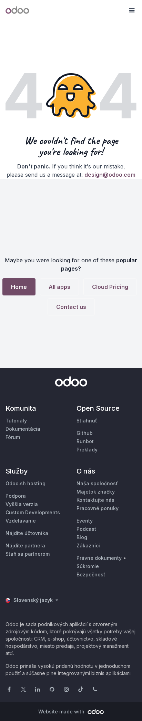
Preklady (87, 449)
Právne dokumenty (99, 558)
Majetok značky (96, 492)
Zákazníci (88, 545)
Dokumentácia (23, 429)
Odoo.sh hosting (25, 483)
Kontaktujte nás (95, 500)
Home (19, 286)
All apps (59, 286)
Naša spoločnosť (97, 483)
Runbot (85, 441)
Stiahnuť (87, 420)
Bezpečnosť (91, 574)
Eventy (85, 521)
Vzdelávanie (21, 521)
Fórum (13, 437)
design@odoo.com (109, 174)
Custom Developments (33, 512)
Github (85, 433)
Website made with (62, 711)
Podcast (86, 529)
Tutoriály (16, 420)
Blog (82, 537)
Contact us (71, 306)
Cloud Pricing (110, 286)
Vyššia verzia (22, 504)
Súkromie (88, 566)
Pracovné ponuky (98, 508)
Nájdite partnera (25, 545)
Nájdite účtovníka (27, 533)
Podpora (16, 496)
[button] (131, 10)
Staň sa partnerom (28, 554)
